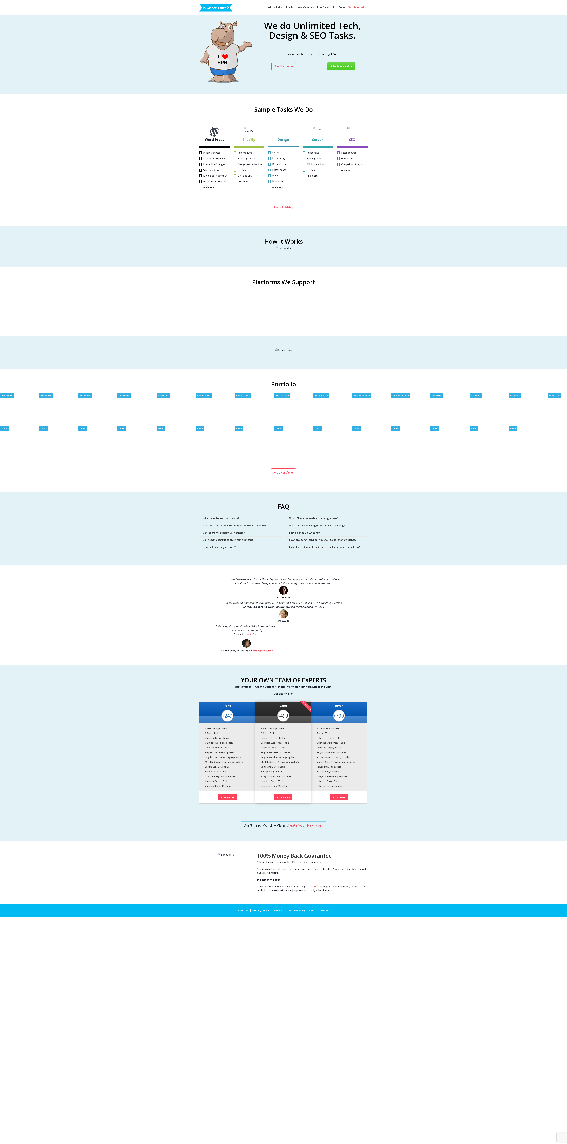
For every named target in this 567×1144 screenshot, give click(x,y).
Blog (311, 910)
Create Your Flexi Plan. (304, 825)
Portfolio (339, 7)
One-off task (316, 886)
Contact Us (279, 910)
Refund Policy (297, 910)
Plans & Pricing (283, 207)
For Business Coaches (300, 7)
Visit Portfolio (283, 472)
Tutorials (323, 910)
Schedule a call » (341, 66)
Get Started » (357, 7)
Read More (252, 634)
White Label (275, 7)
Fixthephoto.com (263, 650)
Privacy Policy (261, 910)
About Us (243, 910)
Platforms (323, 7)
